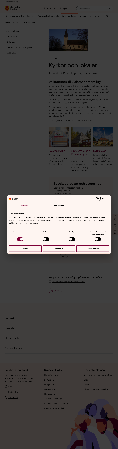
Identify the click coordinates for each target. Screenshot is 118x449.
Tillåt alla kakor (93, 249)
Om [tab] (93, 206)
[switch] (46, 239)
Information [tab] (59, 206)
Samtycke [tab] (24, 206)
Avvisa (25, 249)
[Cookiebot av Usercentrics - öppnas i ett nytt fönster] (99, 199)
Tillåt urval (59, 249)
